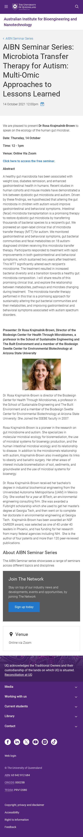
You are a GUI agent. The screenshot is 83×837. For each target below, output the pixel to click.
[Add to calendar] (43, 104)
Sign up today (24, 607)
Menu (6, 7)
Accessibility (12, 812)
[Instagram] (45, 742)
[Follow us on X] (26, 742)
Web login (10, 755)
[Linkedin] (17, 742)
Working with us (16, 696)
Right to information (17, 819)
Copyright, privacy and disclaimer (24, 804)
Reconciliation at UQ (18, 675)
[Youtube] (35, 742)
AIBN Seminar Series (19, 38)
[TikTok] (54, 742)
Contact (10, 726)
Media (9, 687)
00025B (20, 782)
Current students (16, 706)
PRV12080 (20, 789)
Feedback (10, 827)
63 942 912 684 (20, 775)
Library (9, 716)
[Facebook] (8, 742)
